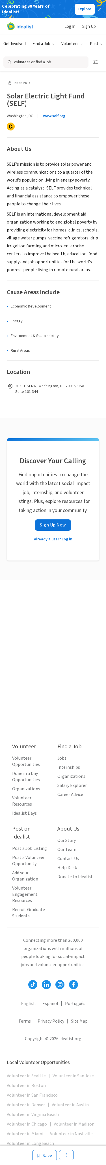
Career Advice (70, 794)
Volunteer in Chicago (27, 1124)
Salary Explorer (72, 785)
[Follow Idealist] (32, 984)
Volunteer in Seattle (26, 1076)
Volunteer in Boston (26, 1085)
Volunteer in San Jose (73, 1076)
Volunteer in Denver (26, 1105)
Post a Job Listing (29, 848)
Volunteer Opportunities (26, 761)
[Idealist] (20, 26)
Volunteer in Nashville (71, 1134)
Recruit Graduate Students (28, 913)
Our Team (66, 849)
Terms (24, 1021)
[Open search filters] (95, 62)
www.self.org (54, 116)
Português (75, 1003)
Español (50, 1003)
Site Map (79, 1021)
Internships (68, 767)
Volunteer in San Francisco (32, 1095)
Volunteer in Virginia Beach (33, 1114)
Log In (69, 27)
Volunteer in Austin (70, 1105)
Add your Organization (25, 876)
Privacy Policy (51, 1021)
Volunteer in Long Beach (30, 1143)
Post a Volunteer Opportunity (28, 860)
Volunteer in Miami (25, 1134)
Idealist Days (24, 813)
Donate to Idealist (75, 877)
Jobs (61, 758)
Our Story (66, 840)
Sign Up (89, 27)
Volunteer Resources (22, 801)
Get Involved (14, 44)
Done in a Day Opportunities (26, 776)
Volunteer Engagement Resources (25, 894)
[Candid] (11, 126)
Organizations (26, 789)
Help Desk (67, 868)
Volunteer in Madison (74, 1124)
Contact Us (68, 859)
